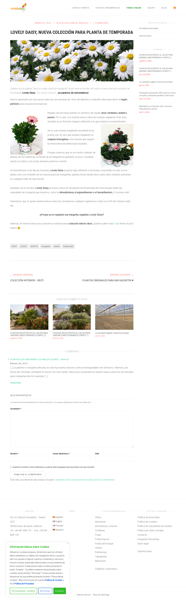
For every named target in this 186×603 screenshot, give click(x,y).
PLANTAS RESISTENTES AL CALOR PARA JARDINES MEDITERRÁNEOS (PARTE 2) (156, 56)
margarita (46, 246)
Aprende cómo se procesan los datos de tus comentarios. (85, 479)
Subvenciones (144, 551)
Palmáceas (101, 552)
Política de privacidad (148, 517)
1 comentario (101, 23)
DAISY (14, 246)
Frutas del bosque (104, 543)
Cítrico (98, 517)
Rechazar (45, 590)
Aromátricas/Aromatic (148, 28)
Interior (98, 547)
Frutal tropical (102, 539)
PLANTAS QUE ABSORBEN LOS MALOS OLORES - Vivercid (39, 359)
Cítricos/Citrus (145, 35)
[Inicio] (18, 10)
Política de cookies (147, 521)
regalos (83, 23)
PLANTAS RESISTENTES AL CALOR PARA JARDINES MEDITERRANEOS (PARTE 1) (156, 69)
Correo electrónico (61, 454)
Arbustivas (100, 521)
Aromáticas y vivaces (106, 526)
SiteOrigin (105, 594)
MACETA (34, 246)
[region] (38, 569)
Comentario (15, 409)
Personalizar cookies (23, 590)
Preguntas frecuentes (148, 539)
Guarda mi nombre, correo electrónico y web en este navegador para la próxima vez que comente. (54, 467)
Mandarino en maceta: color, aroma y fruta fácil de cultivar (155, 107)
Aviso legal (143, 543)
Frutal (98, 534)
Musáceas (100, 561)
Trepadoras (101, 556)
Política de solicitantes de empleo (154, 526)
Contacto (142, 534)
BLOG (164, 8)
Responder (15, 382)
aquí (117, 223)
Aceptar (59, 590)
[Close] (67, 543)
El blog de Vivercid (67, 23)
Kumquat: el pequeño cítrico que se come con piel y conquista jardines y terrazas (157, 94)
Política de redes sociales (150, 530)
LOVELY (23, 246)
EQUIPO (151, 8)
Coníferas (100, 530)
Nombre (14, 454)
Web (97, 454)
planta (57, 246)
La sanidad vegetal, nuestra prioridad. (156, 81)
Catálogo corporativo (106, 568)
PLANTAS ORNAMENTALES (108, 8)
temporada (68, 246)
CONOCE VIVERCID (80, 8)
